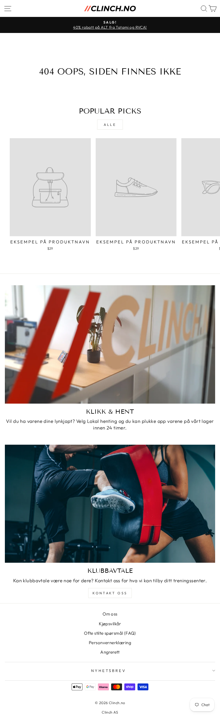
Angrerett (110, 652)
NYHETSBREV (108, 670)
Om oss (110, 614)
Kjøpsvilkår (110, 623)
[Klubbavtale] (110, 504)
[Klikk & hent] (110, 344)
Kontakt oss (110, 593)
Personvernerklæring (110, 642)
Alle (110, 124)
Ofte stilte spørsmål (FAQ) (110, 633)
